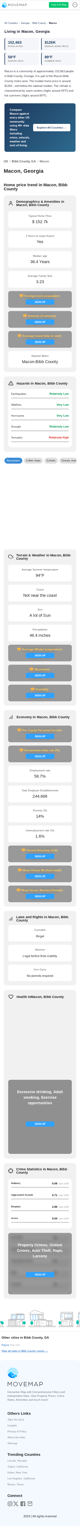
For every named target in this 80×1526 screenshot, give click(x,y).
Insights (12, 1425)
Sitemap (12, 1443)
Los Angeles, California (21, 1478)
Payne (10, 1344)
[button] (13, 461)
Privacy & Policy (16, 1431)
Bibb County (39, 23)
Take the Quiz (15, 1419)
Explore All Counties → (52, 127)
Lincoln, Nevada (17, 1460)
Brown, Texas (15, 1484)
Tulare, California (17, 1466)
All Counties (11, 23)
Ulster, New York (17, 1472)
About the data (16, 1437)
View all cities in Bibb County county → (24, 1350)
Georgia (25, 23)
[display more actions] (75, 5)
